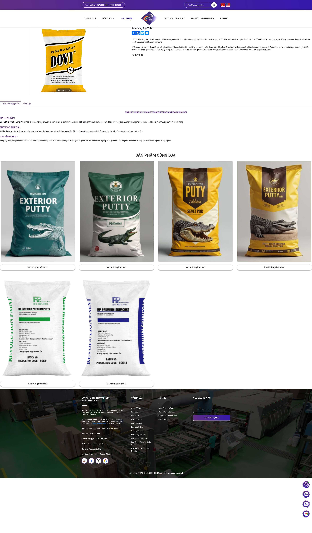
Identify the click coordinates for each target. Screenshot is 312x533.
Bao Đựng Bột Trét (138, 435)
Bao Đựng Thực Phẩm (140, 438)
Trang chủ (90, 18)
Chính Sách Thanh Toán (167, 416)
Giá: (133, 55)
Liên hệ (224, 18)
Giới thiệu (107, 18)
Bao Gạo (134, 412)
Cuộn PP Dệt (136, 408)
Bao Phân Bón (136, 423)
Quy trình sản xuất (174, 18)
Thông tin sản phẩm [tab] (10, 104)
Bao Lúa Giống (137, 427)
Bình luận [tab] (27, 104)
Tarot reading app (99, 423)
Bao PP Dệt (135, 416)
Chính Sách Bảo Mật (166, 419)
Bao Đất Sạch (136, 419)
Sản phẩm (126, 18)
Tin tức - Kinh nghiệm (202, 18)
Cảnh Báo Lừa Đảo (165, 408)
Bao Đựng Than (137, 431)
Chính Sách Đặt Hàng (166, 412)
